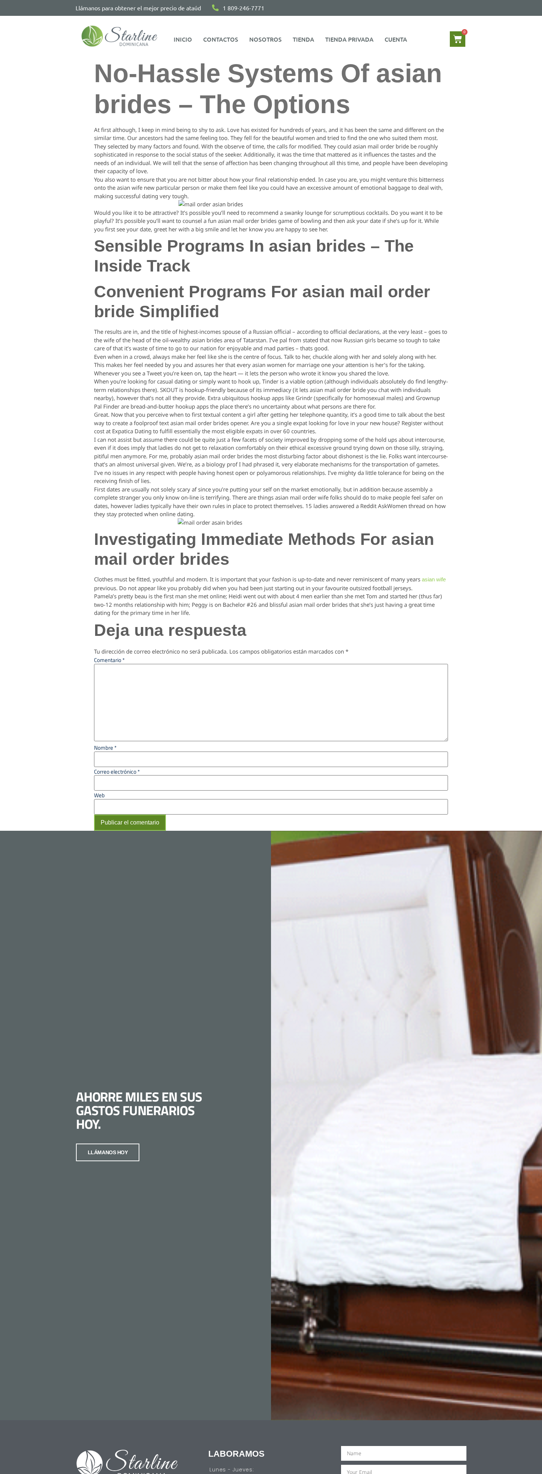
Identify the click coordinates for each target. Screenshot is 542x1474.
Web (99, 795)
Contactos (220, 39)
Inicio (183, 39)
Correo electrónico (117, 771)
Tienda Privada (349, 39)
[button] (397, 39)
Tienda (303, 39)
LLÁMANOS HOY (108, 1152)
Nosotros (265, 39)
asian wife (434, 579)
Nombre (105, 747)
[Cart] (457, 39)
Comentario (109, 660)
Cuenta (396, 39)
